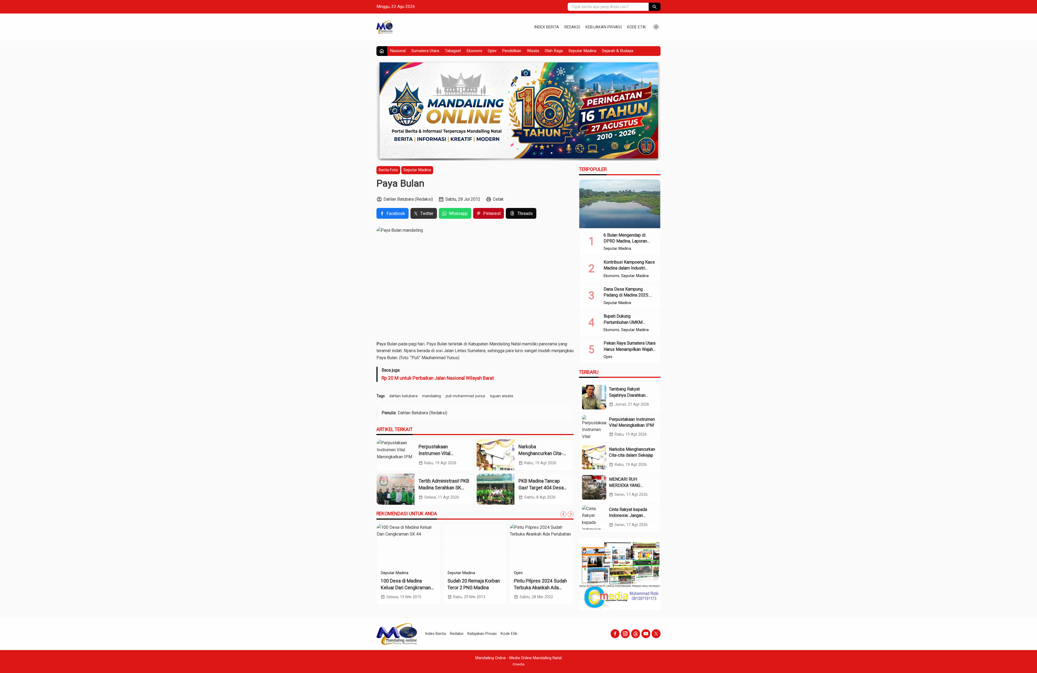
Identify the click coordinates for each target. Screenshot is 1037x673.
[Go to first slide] (571, 514)
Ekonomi (474, 50)
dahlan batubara (403, 396)
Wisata (533, 50)
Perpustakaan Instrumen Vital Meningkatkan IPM (438, 453)
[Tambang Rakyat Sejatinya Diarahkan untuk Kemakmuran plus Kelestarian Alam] (594, 397)
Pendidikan (511, 50)
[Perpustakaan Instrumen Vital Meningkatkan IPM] (396, 454)
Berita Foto (388, 170)
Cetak (498, 199)
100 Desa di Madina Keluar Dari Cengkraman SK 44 (406, 587)
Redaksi (572, 27)
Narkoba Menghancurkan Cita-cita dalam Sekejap (540, 453)
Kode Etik (636, 27)
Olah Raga (554, 50)
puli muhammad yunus (465, 396)
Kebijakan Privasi (603, 27)
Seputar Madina (582, 50)
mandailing (431, 396)
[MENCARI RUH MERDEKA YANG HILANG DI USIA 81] (594, 487)
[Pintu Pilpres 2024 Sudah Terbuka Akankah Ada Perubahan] (541, 545)
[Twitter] (656, 633)
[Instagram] (625, 633)
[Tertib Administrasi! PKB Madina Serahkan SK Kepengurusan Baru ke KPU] (396, 489)
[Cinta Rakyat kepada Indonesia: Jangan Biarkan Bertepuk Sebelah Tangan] (594, 517)
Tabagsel (453, 50)
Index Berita (546, 27)
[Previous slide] (563, 514)
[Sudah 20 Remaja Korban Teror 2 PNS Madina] (475, 545)
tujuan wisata (501, 396)
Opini (492, 50)
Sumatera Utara (425, 50)
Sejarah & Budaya (617, 50)
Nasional (398, 50)
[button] (655, 7)
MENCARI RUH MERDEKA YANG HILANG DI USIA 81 (627, 485)
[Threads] (635, 633)
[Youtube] (645, 633)
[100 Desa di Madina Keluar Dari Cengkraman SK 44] (408, 545)
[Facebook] (615, 633)
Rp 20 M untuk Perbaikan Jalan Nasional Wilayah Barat (438, 378)
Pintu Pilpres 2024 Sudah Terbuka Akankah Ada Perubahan (540, 587)
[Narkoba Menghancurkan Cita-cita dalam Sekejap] (495, 454)
